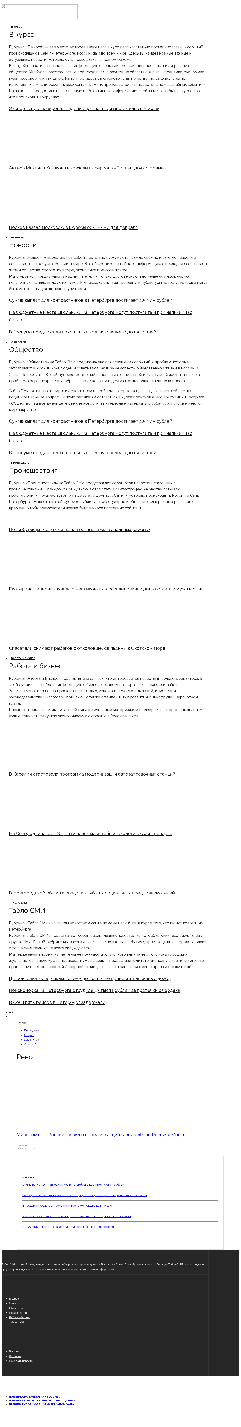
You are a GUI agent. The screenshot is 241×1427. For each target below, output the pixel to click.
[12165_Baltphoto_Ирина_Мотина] (40, 823)
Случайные (31, 1039)
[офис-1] (40, 882)
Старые (29, 1035)
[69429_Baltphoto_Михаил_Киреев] (40, 763)
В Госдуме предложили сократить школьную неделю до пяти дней (82, 332)
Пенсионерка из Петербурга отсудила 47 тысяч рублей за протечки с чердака (94, 990)
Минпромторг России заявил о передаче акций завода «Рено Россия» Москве (102, 1134)
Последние (31, 1030)
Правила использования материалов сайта (41, 1404)
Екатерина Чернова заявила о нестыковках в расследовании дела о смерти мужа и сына (106, 589)
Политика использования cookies (34, 1396)
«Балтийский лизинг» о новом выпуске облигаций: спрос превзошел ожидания (76, 1216)
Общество (18, 342)
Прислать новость (21, 1360)
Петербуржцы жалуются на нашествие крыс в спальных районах (79, 529)
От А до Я (30, 1044)
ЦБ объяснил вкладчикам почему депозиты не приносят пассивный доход (90, 978)
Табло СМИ (19, 902)
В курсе (16, 26)
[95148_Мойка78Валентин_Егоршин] (40, 638)
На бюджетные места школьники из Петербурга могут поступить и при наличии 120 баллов (84, 1195)
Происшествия (22, 462)
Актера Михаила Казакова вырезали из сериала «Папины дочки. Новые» (87, 168)
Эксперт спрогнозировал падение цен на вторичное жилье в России (84, 108)
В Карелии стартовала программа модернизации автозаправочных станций (92, 774)
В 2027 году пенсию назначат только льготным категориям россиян (68, 1226)
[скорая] (40, 578)
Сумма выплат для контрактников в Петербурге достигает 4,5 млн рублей (90, 300)
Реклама (14, 1351)
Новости (17, 237)
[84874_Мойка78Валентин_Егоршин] (40, 217)
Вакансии (15, 1356)
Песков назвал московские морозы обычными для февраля (73, 227)
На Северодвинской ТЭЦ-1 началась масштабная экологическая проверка (90, 833)
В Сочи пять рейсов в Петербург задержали (57, 1002)
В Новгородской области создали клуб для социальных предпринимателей (92, 893)
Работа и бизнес (23, 658)
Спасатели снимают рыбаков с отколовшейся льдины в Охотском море (87, 648)
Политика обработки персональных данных (42, 1400)
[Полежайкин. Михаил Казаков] (40, 157)
